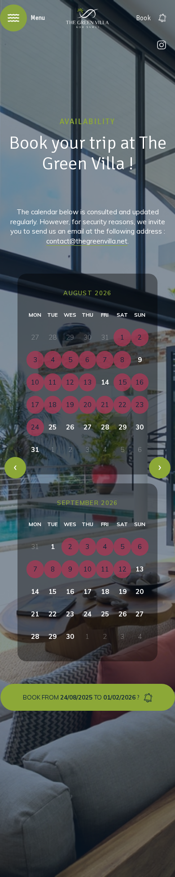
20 (140, 591)
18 (105, 591)
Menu (38, 18)
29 (122, 427)
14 (105, 382)
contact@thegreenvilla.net (86, 241)
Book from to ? (81, 697)
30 (140, 427)
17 (87, 591)
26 (70, 427)
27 (87, 427)
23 (70, 614)
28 (105, 427)
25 (52, 427)
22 (52, 614)
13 (140, 569)
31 (35, 449)
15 (52, 591)
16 (70, 591)
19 (122, 591)
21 (35, 614)
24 (87, 614)
